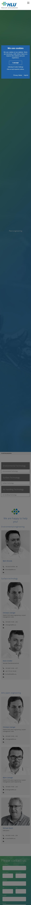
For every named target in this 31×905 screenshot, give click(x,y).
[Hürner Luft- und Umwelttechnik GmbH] (9, 5)
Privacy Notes (17, 75)
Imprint (26, 75)
